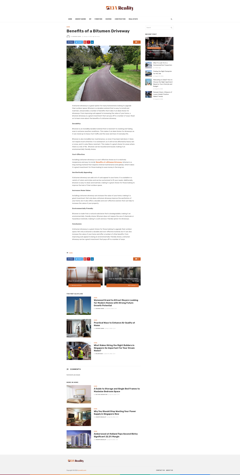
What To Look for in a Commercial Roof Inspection (162, 64)
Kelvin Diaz (99, 353)
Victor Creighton (101, 394)
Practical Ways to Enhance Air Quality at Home (114, 324)
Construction (120, 19)
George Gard (76, 36)
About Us (169, 470)
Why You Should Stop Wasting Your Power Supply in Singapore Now (115, 412)
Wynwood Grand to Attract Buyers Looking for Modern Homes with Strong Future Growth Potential (116, 303)
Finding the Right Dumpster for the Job (162, 72)
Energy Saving (80, 19)
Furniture (98, 19)
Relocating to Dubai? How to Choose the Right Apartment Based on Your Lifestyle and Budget (163, 83)
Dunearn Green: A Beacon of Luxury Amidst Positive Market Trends (162, 94)
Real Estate (133, 19)
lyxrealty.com (82, 470)
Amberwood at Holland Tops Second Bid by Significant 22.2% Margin (116, 435)
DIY (90, 19)
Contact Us (160, 470)
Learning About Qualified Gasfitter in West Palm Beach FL (158, 53)
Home (70, 19)
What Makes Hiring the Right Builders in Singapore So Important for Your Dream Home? (114, 348)
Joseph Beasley (101, 417)
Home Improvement (154, 48)
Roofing (108, 19)
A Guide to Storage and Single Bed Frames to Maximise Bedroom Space (117, 390)
